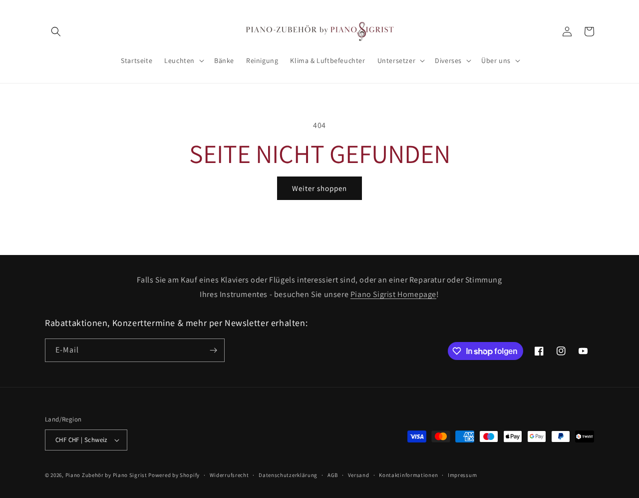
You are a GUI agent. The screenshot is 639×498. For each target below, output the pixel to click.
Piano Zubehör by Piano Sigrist (106, 475)
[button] (56, 31)
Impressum (462, 475)
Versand (358, 475)
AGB (332, 475)
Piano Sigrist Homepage (393, 294)
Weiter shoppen (319, 188)
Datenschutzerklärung (288, 475)
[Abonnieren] (213, 350)
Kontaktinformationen (408, 475)
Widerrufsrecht (229, 475)
